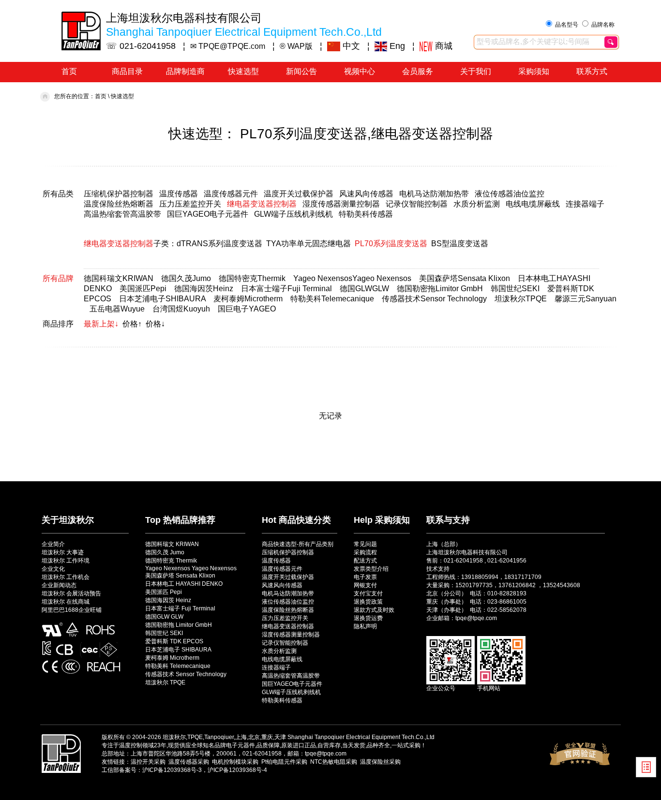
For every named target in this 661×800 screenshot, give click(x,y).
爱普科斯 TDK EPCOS (174, 641)
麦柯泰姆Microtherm (248, 299)
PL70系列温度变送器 (391, 243)
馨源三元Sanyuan (585, 299)
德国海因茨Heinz (203, 288)
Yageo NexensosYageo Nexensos (352, 278)
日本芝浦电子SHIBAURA (162, 299)
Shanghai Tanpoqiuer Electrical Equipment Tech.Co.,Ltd (361, 737)
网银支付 (365, 585)
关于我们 (475, 71)
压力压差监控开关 (190, 204)
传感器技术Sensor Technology (434, 299)
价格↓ (155, 324)
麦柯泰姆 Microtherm (172, 657)
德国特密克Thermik (252, 278)
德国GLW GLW (164, 616)
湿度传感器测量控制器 (341, 204)
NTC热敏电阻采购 (333, 761)
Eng (396, 46)
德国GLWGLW (364, 288)
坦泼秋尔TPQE (521, 299)
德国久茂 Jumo (164, 552)
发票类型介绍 (371, 568)
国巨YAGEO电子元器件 (207, 214)
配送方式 (365, 560)
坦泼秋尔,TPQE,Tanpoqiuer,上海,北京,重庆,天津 (224, 737)
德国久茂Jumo (186, 278)
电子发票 (365, 577)
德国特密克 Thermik (171, 560)
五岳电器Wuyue (117, 309)
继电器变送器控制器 (262, 204)
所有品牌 (58, 278)
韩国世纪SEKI (515, 288)
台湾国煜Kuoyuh (181, 309)
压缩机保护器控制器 (118, 194)
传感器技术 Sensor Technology (185, 674)
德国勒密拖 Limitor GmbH (178, 625)
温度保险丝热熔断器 (118, 204)
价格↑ (132, 324)
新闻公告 (301, 71)
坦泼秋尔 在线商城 (66, 601)
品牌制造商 (185, 71)
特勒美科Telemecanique (332, 299)
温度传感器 (178, 194)
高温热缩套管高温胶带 (122, 214)
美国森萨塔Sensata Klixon (464, 278)
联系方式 (591, 71)
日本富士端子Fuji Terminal (286, 288)
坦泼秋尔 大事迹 (63, 552)
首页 (69, 71)
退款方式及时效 (374, 610)
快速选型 (243, 71)
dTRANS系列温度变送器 (219, 243)
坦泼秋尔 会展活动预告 (71, 593)
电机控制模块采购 (235, 761)
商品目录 (127, 71)
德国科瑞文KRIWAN (118, 278)
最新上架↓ (101, 324)
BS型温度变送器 (459, 243)
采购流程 (365, 552)
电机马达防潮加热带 (434, 194)
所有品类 (58, 194)
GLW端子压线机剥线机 (293, 214)
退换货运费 (368, 618)
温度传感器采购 (188, 761)
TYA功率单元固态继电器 (308, 243)
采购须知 (533, 71)
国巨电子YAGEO (247, 309)
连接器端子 (585, 204)
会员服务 (417, 71)
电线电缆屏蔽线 (533, 204)
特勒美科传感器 (366, 214)
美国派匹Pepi (143, 288)
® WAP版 (296, 46)
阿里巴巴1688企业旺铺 (72, 610)
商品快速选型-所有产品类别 (297, 544)
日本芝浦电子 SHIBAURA (178, 649)
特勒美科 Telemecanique (177, 666)
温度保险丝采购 (380, 761)
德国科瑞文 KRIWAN (172, 544)
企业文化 (53, 568)
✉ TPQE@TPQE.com (227, 46)
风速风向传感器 (366, 194)
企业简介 (53, 544)
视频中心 (359, 71)
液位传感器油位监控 (509, 194)
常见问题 (365, 544)
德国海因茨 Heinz (168, 600)
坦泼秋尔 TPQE (165, 682)
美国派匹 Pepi (163, 592)
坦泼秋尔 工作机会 (66, 577)
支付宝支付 (368, 593)
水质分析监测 (476, 204)
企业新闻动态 (59, 585)
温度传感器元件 (231, 194)
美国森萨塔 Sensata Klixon (180, 575)
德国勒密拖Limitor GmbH (440, 288)
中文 (350, 46)
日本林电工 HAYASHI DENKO (184, 583)
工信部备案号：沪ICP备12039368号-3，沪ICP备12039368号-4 (184, 770)
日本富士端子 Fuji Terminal (180, 608)
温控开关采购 (148, 761)
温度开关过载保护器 (298, 194)
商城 (442, 46)
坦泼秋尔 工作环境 (66, 560)
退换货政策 (368, 601)
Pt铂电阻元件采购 (284, 761)
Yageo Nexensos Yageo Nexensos (191, 568)
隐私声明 (365, 626)
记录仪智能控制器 (417, 204)
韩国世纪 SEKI (164, 633)
